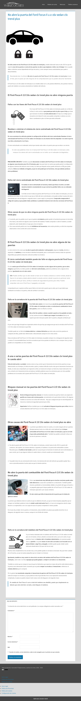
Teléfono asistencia (73, 4)
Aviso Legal (5, 677)
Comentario (11, 610)
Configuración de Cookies (9, 693)
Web (9, 647)
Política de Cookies (7, 682)
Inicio (43, 4)
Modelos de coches (52, 4)
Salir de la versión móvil (40, 698)
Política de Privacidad (8, 679)
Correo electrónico (13, 642)
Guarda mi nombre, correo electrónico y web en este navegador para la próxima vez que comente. (34, 652)
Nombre (10, 636)
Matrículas (62, 4)
